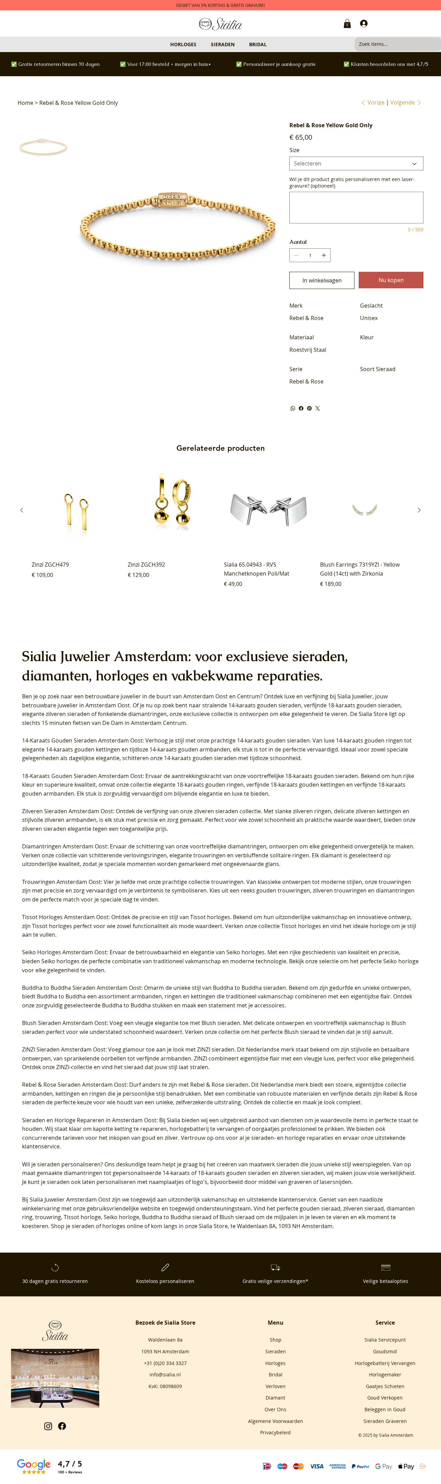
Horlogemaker (385, 1374)
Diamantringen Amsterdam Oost (64, 846)
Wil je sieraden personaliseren (61, 1164)
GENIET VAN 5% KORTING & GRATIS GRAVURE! (220, 5)
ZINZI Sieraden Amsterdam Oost (63, 1049)
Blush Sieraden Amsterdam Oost (64, 1023)
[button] (347, 23)
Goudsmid (385, 1351)
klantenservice (297, 1199)
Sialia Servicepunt (385, 1339)
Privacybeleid (275, 1432)
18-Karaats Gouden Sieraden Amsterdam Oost (82, 776)
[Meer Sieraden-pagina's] (238, 44)
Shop (275, 1339)
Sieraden (275, 1351)
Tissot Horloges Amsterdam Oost (65, 917)
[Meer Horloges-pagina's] (199, 44)
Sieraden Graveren (385, 1421)
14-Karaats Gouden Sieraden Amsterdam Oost (82, 740)
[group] (220, 531)
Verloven (276, 1386)
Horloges (275, 1363)
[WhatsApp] (292, 408)
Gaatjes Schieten (385, 1386)
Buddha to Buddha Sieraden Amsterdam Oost (81, 988)
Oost (221, 696)
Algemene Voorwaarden (275, 1421)
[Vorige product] (22, 510)
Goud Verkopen (385, 1397)
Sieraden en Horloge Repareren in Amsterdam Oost (89, 1120)
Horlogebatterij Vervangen (385, 1363)
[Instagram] (48, 1426)
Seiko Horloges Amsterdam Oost (64, 952)
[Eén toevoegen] (324, 255)
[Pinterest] (309, 408)
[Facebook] (301, 408)
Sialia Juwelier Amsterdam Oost (70, 1199)
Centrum (248, 696)
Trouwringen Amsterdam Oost (61, 882)
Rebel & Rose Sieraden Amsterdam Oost (74, 1084)
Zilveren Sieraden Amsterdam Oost (67, 811)
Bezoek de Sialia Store (165, 1322)
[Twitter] (317, 408)
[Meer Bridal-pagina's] (270, 44)
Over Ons (275, 1409)
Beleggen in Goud (385, 1409)
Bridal (276, 1374)
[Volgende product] (419, 510)
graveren (300, 1182)
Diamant (275, 1397)
